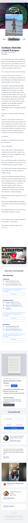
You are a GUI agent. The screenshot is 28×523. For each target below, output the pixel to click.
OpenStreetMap (15, 519)
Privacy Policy (10, 517)
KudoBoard (4, 227)
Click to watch (9, 309)
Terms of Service (18, 517)
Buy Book (14, 385)
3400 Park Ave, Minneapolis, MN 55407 (14, 285)
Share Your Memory (8, 405)
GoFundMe (12, 221)
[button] (14, 472)
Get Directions (13, 294)
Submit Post (14, 428)
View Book (6, 385)
